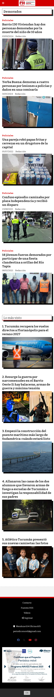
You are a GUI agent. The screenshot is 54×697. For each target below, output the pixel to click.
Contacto (27, 602)
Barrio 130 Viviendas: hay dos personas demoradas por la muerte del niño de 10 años (23, 28)
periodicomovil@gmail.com (27, 631)
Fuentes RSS (27, 608)
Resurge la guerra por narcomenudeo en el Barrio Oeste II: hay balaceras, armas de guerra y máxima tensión (26, 382)
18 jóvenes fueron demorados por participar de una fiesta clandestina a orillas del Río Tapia (26, 260)
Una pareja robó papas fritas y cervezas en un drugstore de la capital (25, 143)
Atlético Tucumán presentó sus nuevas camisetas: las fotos (25, 541)
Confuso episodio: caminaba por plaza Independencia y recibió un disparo (26, 201)
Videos (27, 613)
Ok (27, 693)
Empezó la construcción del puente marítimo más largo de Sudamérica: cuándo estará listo (26, 434)
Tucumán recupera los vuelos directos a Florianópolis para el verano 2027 (25, 330)
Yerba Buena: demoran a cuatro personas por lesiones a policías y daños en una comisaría (27, 85)
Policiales (7, 20)
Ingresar (28, 618)
